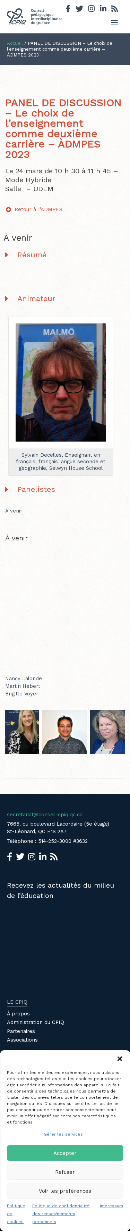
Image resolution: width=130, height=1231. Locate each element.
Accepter (65, 1153)
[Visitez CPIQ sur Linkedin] (103, 10)
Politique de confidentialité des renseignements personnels (60, 1213)
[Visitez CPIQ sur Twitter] (79, 10)
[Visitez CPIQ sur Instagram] (91, 10)
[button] (119, 1058)
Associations (22, 1040)
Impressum (111, 1205)
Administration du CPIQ (35, 1022)
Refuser (65, 1172)
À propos (18, 1014)
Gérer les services (63, 1134)
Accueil (15, 43)
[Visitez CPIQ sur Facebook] (68, 10)
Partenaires (21, 1031)
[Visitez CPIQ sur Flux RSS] (114, 10)
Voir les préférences (65, 1191)
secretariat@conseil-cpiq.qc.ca (45, 814)
